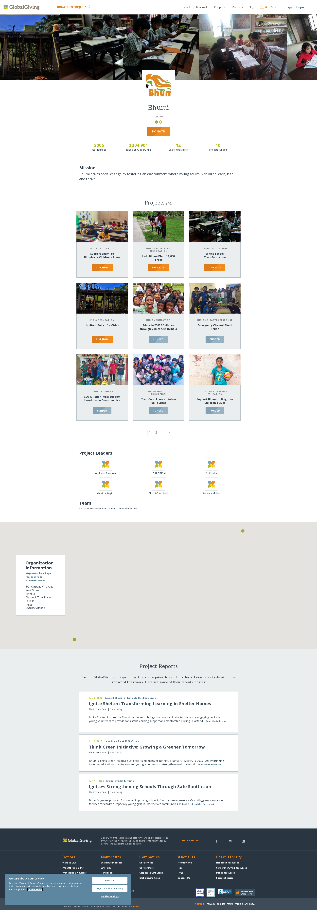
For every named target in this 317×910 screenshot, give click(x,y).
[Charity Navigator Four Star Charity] (201, 892)
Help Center (190, 840)
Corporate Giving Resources (231, 867)
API (246, 904)
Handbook (106, 872)
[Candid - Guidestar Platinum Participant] (212, 892)
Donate (72, 7)
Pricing (239, 904)
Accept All (110, 880)
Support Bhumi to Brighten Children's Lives (215, 401)
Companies (220, 7)
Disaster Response (219, 320)
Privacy (211, 904)
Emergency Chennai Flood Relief (214, 327)
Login (300, 7)
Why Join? (106, 867)
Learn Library (229, 857)
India (93, 248)
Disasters (237, 7)
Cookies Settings (110, 896)
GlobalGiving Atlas (149, 877)
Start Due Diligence (111, 862)
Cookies (221, 904)
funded (158, 339)
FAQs (180, 872)
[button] (74, 639)
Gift (271, 7)
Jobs (180, 867)
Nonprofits (202, 7)
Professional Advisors (74, 872)
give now (102, 267)
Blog (251, 7)
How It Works (185, 862)
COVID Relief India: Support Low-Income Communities (102, 398)
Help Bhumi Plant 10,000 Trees (158, 258)
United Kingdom (157, 391)
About (186, 7)
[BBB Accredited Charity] (226, 892)
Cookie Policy (35, 889)
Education (107, 248)
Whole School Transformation (215, 255)
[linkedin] (243, 841)
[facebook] (216, 841)
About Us (186, 857)
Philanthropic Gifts (73, 867)
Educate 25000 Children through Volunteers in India (158, 327)
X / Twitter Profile (35, 580)
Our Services (146, 862)
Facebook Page (34, 576)
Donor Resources (225, 872)
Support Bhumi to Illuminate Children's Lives (102, 255)
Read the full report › (209, 764)
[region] (68, 889)
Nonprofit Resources (227, 862)
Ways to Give (69, 862)
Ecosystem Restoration (160, 249)
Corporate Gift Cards (151, 872)
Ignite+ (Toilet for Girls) (102, 325)
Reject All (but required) (110, 888)
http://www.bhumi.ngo (38, 573)
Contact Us (184, 877)
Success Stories (224, 877)
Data (252, 904)
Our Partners (146, 867)
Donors (68, 857)
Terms (230, 904)
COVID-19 (107, 391)
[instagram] (230, 841)
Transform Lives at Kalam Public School (158, 401)
